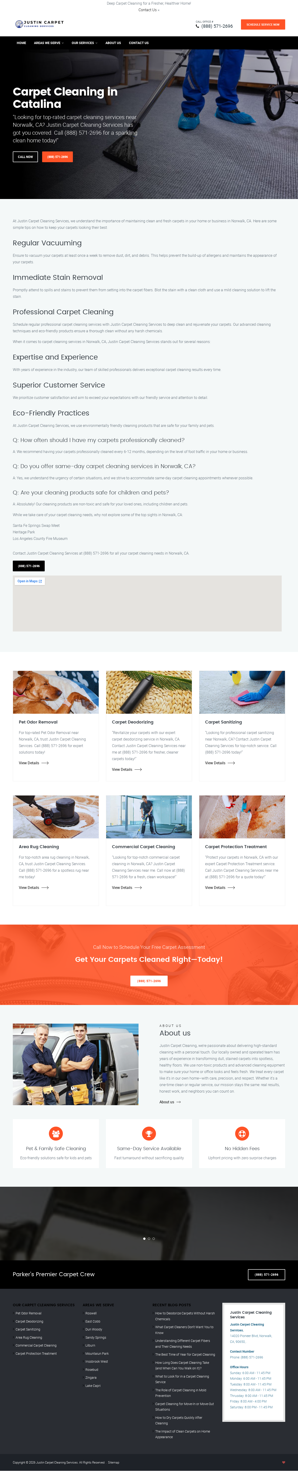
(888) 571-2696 (217, 26)
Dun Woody (93, 1329)
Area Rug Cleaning (29, 1337)
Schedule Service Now (263, 24)
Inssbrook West (96, 1361)
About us (166, 1101)
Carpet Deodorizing (29, 1321)
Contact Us (148, 9)
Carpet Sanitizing (28, 1329)
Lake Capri (93, 1385)
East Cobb (92, 1321)
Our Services (83, 43)
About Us (113, 43)
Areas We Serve (47, 43)
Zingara (91, 1377)
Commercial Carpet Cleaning (36, 1345)
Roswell (91, 1313)
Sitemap (113, 1462)
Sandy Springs (95, 1337)
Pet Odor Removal (28, 1313)
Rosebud (91, 1369)
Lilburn (90, 1345)
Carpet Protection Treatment (36, 1353)
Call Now (25, 157)
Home (21, 43)
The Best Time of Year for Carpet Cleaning (185, 1354)
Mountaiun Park (97, 1353)
